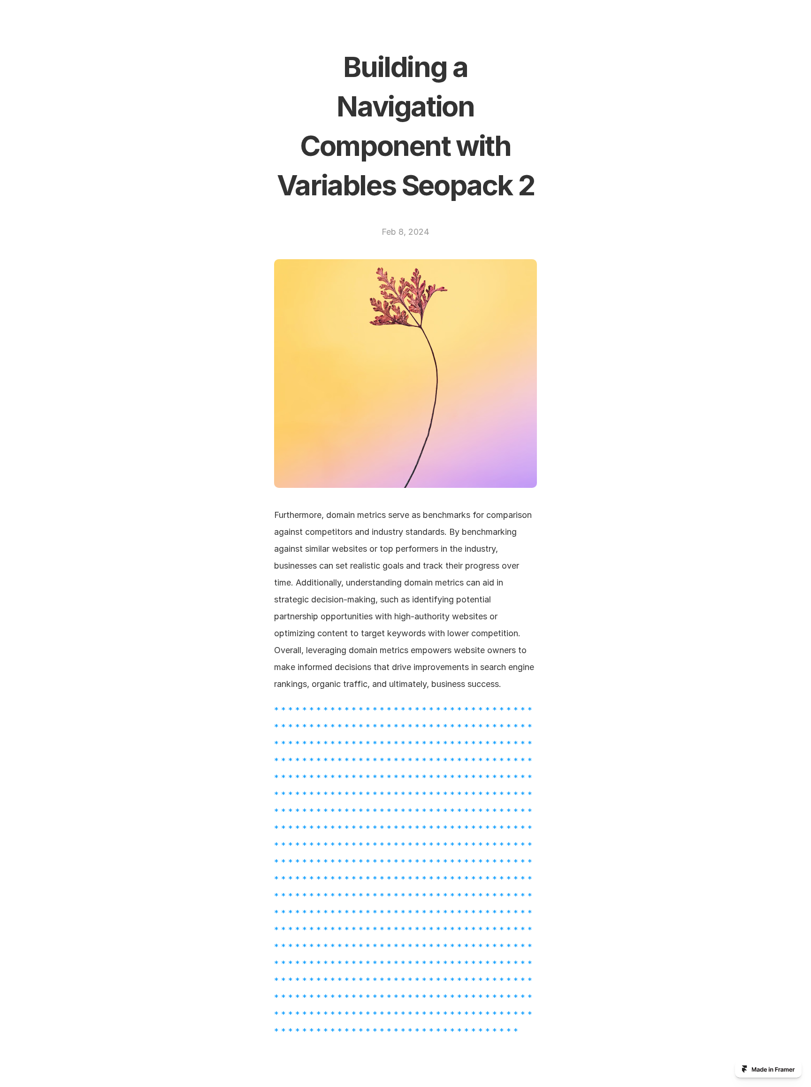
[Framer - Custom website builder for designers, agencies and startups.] (768, 1069)
